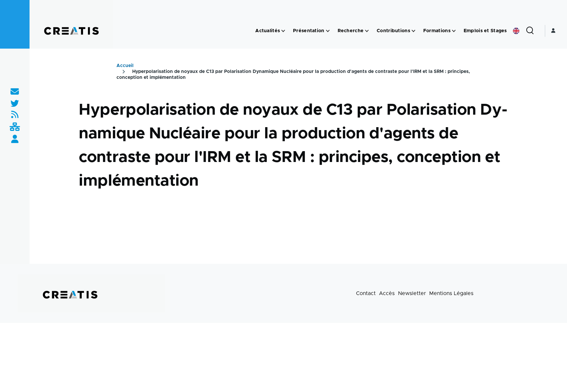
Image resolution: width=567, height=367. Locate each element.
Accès (387, 293)
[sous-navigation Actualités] (283, 31)
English (516, 31)
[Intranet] (15, 127)
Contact (366, 293)
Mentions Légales (451, 293)
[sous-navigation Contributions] (413, 31)
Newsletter (412, 293)
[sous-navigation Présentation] (328, 31)
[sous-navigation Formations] (454, 31)
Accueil (125, 65)
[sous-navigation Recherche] (367, 31)
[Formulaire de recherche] (530, 31)
